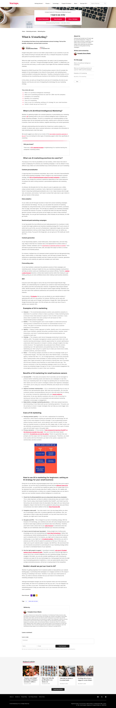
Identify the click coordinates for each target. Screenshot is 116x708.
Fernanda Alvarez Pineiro (32, 48)
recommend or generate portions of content (54, 245)
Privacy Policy (24, 696)
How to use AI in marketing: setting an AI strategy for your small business (46, 102)
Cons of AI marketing (31, 100)
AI (26, 601)
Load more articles (58, 689)
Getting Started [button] (38, 3)
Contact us (17, 696)
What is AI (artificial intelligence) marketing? (37, 92)
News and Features (33, 601)
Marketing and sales (31, 31)
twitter (34, 595)
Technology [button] (56, 3)
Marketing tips (41, 31)
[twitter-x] (101, 697)
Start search (105, 3)
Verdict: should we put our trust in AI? (35, 104)
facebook (31, 595)
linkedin (37, 595)
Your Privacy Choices (33, 696)
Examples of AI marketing (32, 96)
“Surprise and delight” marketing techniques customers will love (30, 680)
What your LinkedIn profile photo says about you (48, 680)
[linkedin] (105, 697)
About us (11, 696)
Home (23, 31)
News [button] (75, 3)
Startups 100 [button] (83, 3)
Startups (14, 3)
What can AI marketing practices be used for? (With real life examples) (45, 94)
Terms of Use (42, 696)
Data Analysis (58, 19)
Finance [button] (48, 3)
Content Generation (43, 19)
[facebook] (98, 697)
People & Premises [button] (66, 3)
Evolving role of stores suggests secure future (85, 679)
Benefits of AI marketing (31, 98)
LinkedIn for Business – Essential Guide (67, 679)
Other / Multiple (72, 19)
